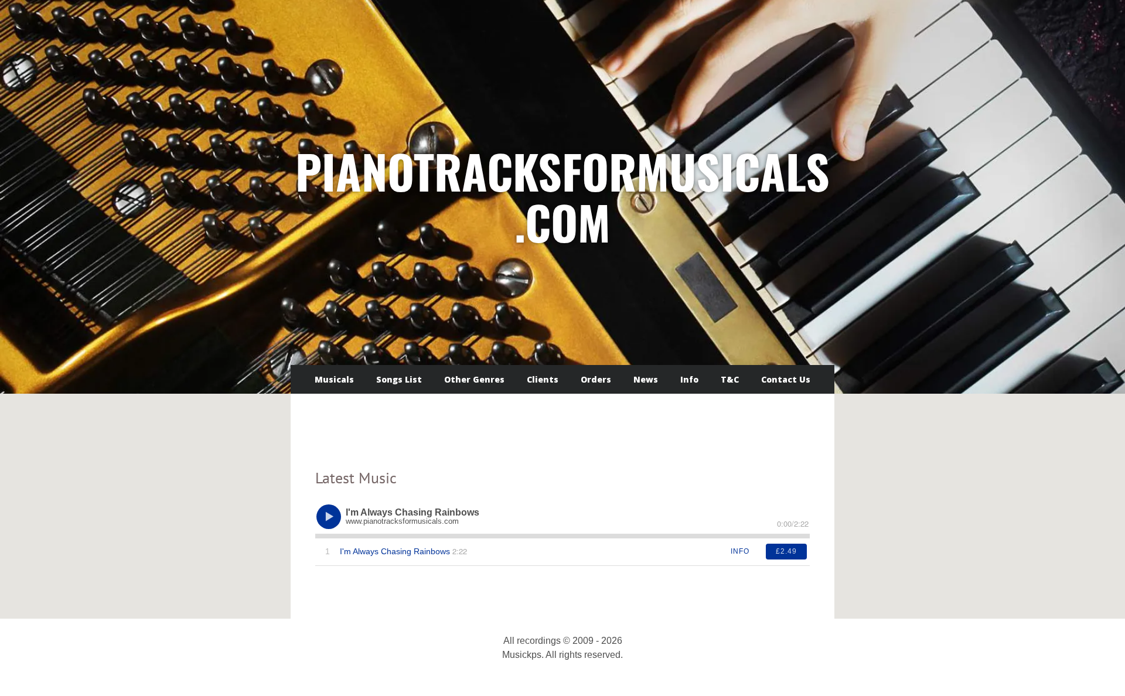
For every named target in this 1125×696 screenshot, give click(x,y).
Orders (596, 379)
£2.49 (786, 551)
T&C (730, 379)
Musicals (334, 379)
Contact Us (785, 379)
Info (689, 379)
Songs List (399, 379)
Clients (542, 379)
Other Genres (474, 379)
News (645, 379)
